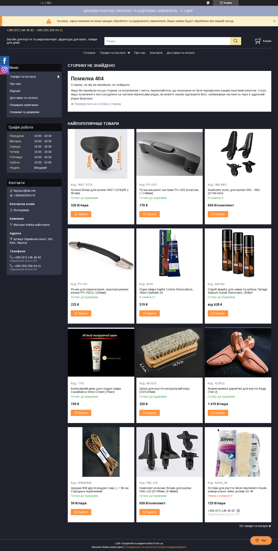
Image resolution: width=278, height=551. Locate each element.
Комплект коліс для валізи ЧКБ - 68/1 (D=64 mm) (234, 191)
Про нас (140, 52)
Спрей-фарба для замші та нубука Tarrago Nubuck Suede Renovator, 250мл (238, 291)
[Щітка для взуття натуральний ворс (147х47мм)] (169, 353)
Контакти (156, 52)
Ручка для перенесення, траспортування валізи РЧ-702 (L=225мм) (99, 291)
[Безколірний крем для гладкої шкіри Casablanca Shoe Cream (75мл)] (101, 353)
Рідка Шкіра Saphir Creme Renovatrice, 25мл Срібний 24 (166, 291)
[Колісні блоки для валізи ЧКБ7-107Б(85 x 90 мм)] (101, 154)
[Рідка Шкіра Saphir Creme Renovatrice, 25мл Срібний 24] (169, 253)
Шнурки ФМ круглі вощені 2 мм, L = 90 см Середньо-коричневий (99, 489)
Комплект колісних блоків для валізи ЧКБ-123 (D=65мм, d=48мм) (165, 489)
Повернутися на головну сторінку (97, 104)
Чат (264, 540)
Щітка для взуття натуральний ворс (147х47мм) (164, 390)
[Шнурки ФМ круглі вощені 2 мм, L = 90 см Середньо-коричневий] (101, 452)
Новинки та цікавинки (24, 112)
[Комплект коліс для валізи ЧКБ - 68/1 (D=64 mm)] (238, 154)
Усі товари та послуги (253, 526)
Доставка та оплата (181, 52)
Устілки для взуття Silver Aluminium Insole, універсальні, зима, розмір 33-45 (237, 489)
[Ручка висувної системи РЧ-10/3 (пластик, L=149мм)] (169, 154)
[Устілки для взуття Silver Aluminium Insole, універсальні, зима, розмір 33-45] (238, 452)
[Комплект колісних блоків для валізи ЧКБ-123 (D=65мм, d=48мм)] (169, 452)
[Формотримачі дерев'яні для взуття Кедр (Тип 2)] (238, 353)
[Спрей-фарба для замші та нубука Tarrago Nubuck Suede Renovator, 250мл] (238, 253)
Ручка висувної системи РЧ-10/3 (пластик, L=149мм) (169, 191)
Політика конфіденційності (170, 547)
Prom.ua (158, 543)
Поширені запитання (24, 105)
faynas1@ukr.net (25, 190)
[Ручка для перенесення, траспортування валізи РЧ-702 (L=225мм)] (101, 253)
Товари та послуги (113, 52)
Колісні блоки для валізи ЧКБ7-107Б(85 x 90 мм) (100, 191)
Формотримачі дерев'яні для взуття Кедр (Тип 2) (237, 390)
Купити (83, 214)
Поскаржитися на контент (139, 547)
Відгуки (15, 91)
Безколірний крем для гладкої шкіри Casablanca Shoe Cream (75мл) (96, 390)
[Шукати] (235, 41)
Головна (89, 52)
